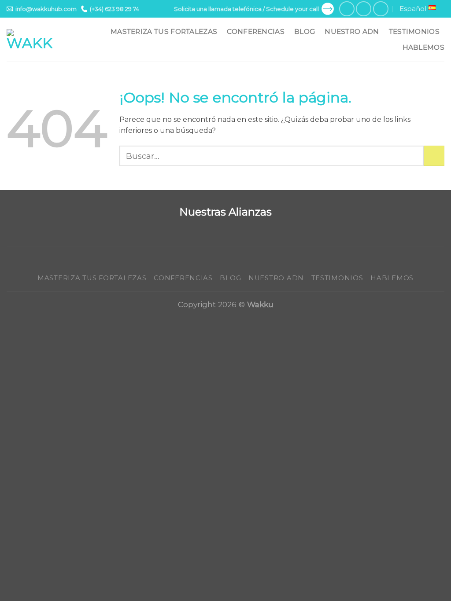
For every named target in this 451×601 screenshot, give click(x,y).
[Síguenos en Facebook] (347, 9)
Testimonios (414, 31)
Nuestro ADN (352, 31)
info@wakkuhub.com (46, 8)
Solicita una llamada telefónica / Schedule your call (246, 8)
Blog (304, 31)
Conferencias (256, 31)
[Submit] (434, 156)
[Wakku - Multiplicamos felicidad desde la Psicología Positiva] (29, 39)
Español (412, 8)
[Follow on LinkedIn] (380, 9)
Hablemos (423, 47)
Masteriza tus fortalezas (164, 31)
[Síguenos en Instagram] (363, 9)
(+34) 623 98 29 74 (114, 8)
